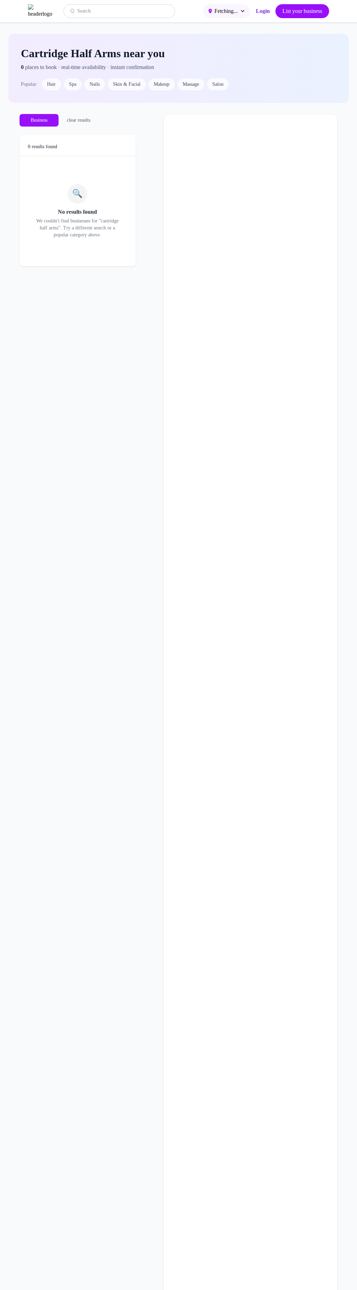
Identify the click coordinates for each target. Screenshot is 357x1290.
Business (39, 120)
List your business (302, 11)
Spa (72, 84)
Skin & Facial (126, 84)
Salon (217, 84)
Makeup (161, 84)
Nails (95, 84)
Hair (51, 84)
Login (263, 11)
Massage (191, 84)
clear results (78, 120)
